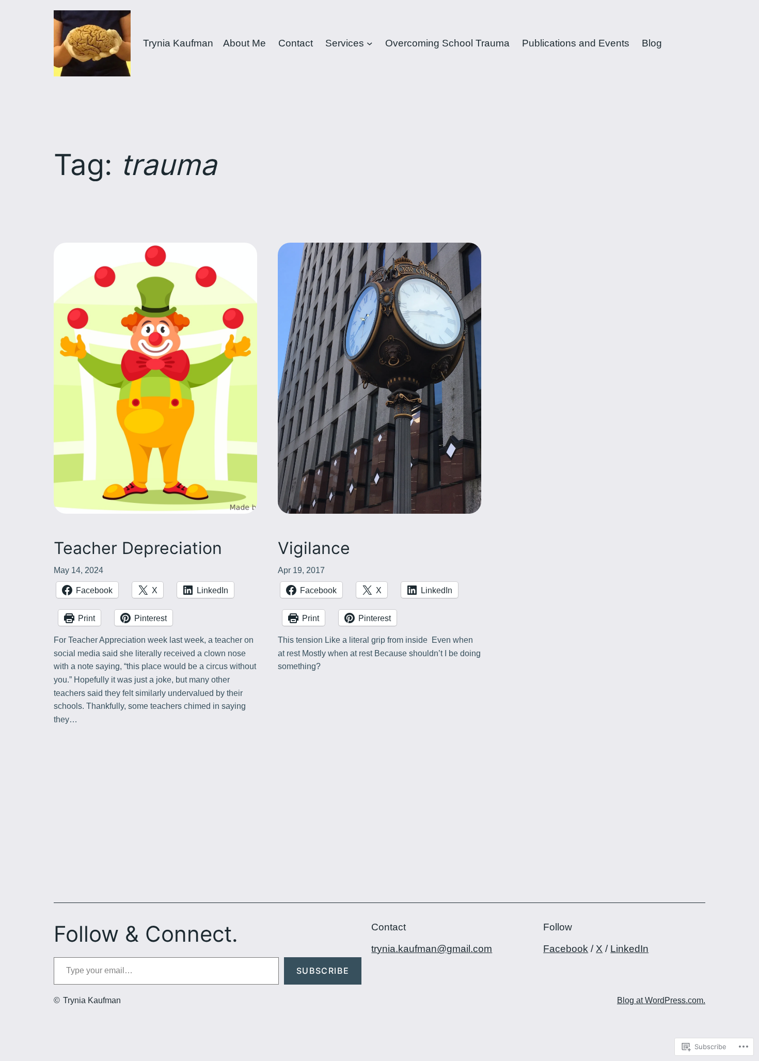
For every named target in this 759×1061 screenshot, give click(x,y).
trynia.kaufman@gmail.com (431, 948)
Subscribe (322, 970)
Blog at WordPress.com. (661, 1000)
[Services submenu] (370, 43)
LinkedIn (629, 948)
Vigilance (314, 548)
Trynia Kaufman (178, 43)
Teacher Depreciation (138, 548)
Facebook (565, 948)
